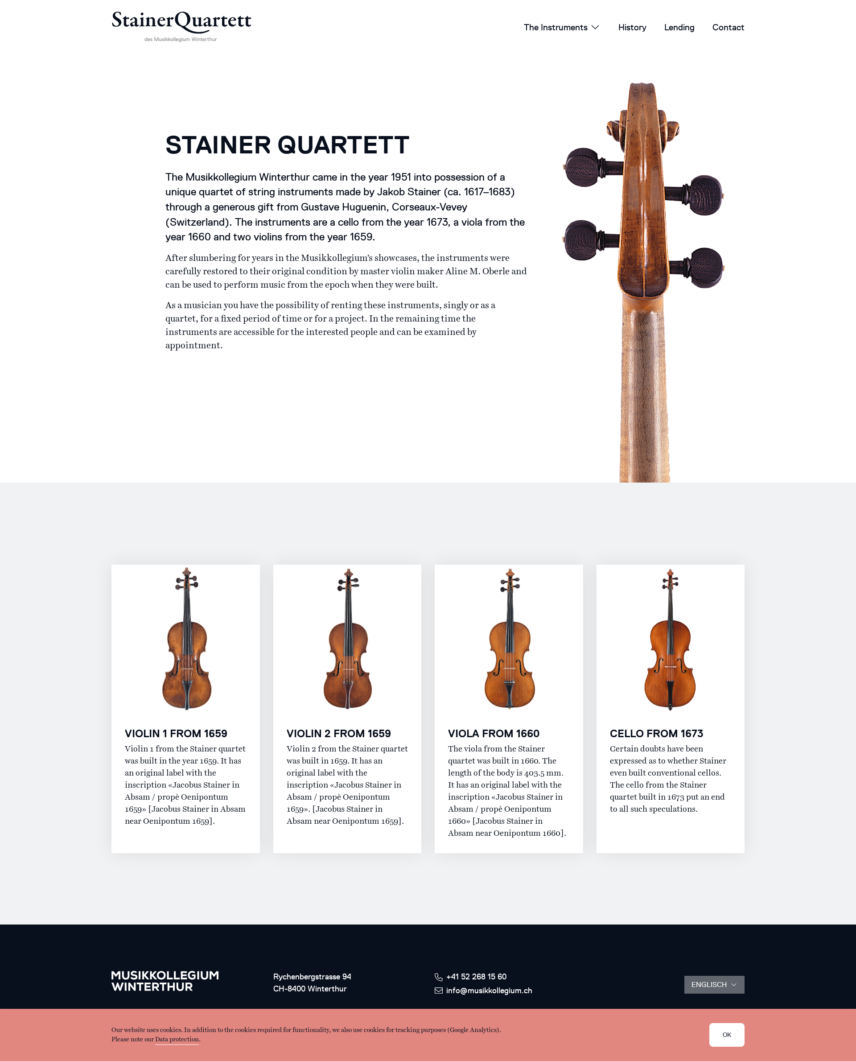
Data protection (177, 1039)
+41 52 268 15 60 (476, 977)
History (632, 27)
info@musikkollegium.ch (489, 990)
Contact (728, 27)
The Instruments (556, 27)
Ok (727, 1035)
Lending (679, 27)
